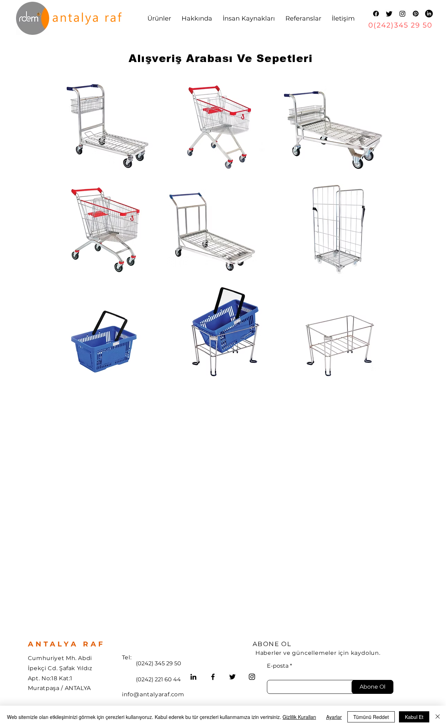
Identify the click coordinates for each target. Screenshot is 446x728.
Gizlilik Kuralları (299, 716)
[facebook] (376, 13)
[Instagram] (252, 677)
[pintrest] (416, 13)
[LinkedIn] (193, 677)
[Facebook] (213, 677)
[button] (108, 125)
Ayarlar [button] (334, 716)
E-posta (278, 666)
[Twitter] (232, 677)
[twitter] (389, 13)
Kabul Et (414, 716)
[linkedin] (429, 13)
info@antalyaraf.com (153, 694)
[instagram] (402, 13)
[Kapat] (437, 716)
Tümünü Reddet (371, 716)
